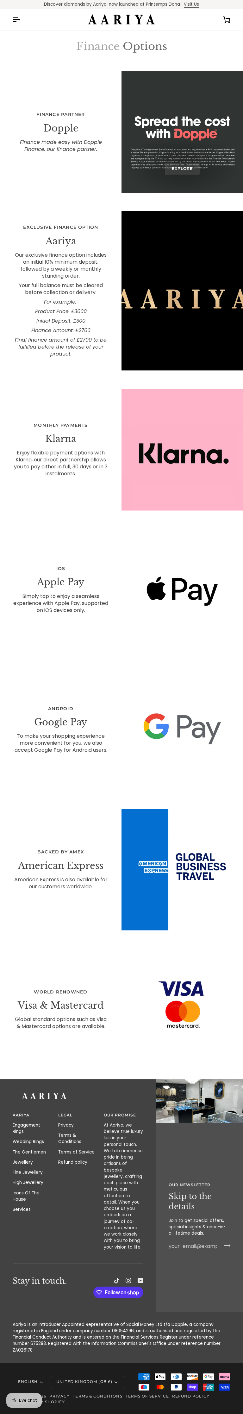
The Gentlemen (29, 1152)
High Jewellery (28, 1182)
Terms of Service (76, 1152)
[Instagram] (128, 1280)
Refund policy (72, 1162)
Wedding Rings (28, 1142)
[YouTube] (140, 1280)
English (28, 1381)
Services (22, 1209)
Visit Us (191, 4)
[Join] (225, 1245)
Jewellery (23, 1162)
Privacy (66, 1125)
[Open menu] (22, 19)
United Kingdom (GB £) (84, 1381)
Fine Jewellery (28, 1172)
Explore (182, 168)
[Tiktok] (116, 1280)
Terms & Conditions (69, 1138)
